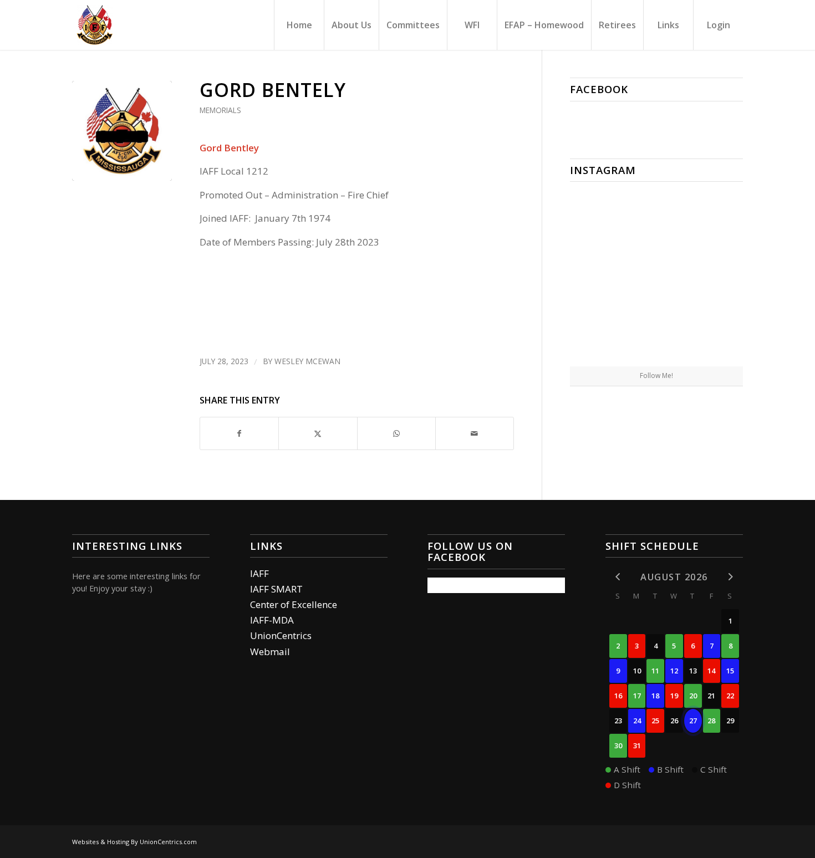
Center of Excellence (293, 604)
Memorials (220, 110)
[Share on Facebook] (239, 433)
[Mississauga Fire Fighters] (94, 25)
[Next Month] (730, 576)
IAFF (259, 573)
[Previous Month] (618, 576)
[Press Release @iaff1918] (656, 337)
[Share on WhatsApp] (396, 433)
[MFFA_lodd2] (122, 131)
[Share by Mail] (474, 433)
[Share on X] (317, 433)
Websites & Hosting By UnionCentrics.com (134, 841)
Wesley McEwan (307, 361)
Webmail (270, 651)
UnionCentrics (281, 635)
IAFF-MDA (272, 620)
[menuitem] (299, 25)
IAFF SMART (276, 589)
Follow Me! (656, 375)
